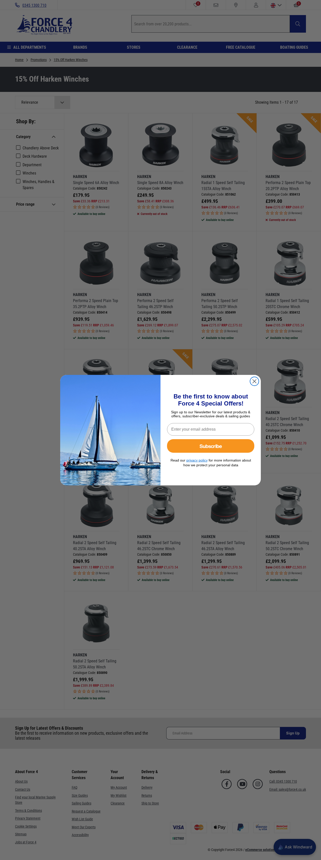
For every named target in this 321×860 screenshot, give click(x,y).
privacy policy (197, 460)
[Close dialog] (254, 381)
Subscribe (211, 445)
